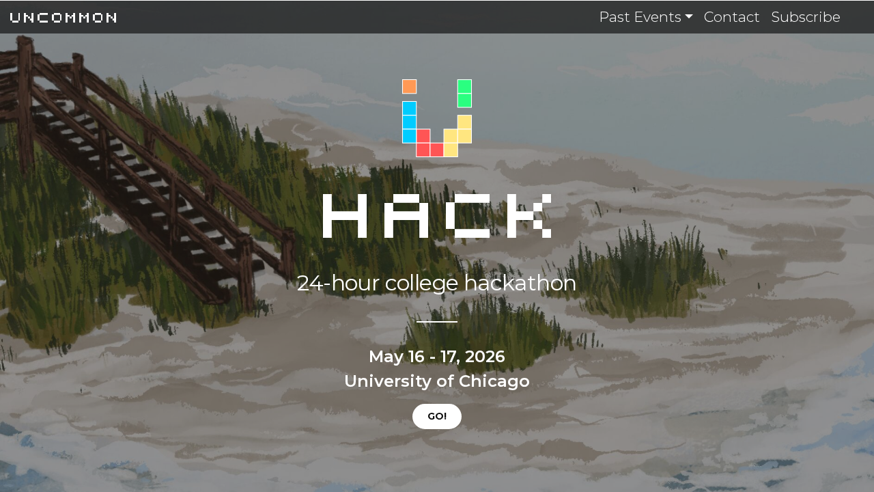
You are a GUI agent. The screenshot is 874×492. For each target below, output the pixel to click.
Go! (437, 416)
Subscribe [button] (806, 16)
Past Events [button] (640, 16)
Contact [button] (732, 16)
